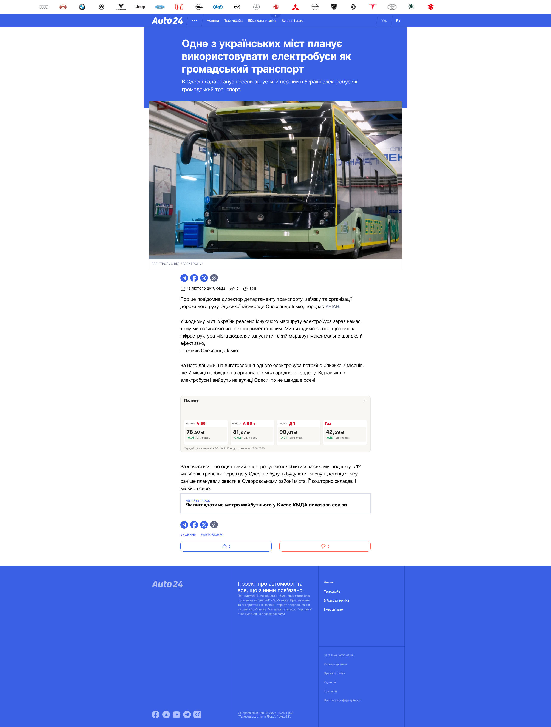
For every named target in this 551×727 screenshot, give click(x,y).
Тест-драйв (233, 20)
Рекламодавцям (335, 664)
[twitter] (204, 278)
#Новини (188, 535)
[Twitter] (166, 714)
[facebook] (194, 278)
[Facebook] (155, 714)
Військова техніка (262, 20)
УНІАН (332, 306)
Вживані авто (292, 20)
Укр (384, 20)
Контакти (330, 691)
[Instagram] (197, 714)
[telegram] (184, 278)
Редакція (330, 682)
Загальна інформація (338, 655)
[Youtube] (176, 714)
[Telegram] (187, 714)
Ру (398, 20)
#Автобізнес (212, 535)
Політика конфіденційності (342, 700)
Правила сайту (334, 673)
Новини (213, 20)
